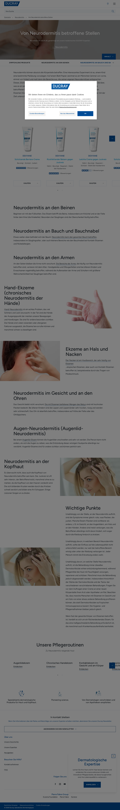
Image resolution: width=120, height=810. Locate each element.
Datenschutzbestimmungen (68, 107)
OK (85, 113)
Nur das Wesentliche (67, 113)
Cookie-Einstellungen (37, 113)
